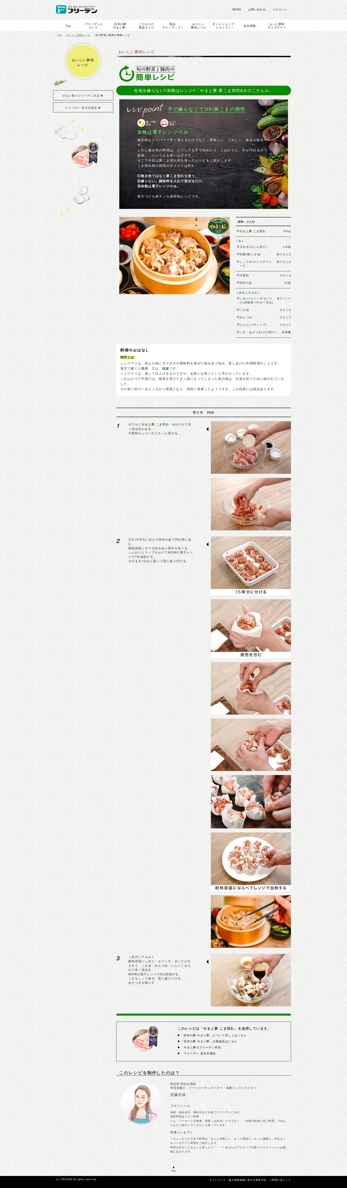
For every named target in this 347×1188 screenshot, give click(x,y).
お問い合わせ (257, 9)
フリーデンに (94, 25)
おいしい (198, 25)
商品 (171, 25)
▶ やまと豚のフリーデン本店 (199, 1047)
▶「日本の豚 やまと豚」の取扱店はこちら (207, 1041)
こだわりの (146, 25)
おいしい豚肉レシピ (78, 35)
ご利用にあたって (280, 1179)
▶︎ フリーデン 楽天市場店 (197, 1053)
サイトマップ (217, 1179)
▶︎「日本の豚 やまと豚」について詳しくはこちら (212, 1035)
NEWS (237, 9)
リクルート (280, 9)
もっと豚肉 (277, 25)
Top (59, 35)
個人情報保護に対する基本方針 (247, 1179)
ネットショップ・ (224, 25)
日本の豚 (120, 25)
